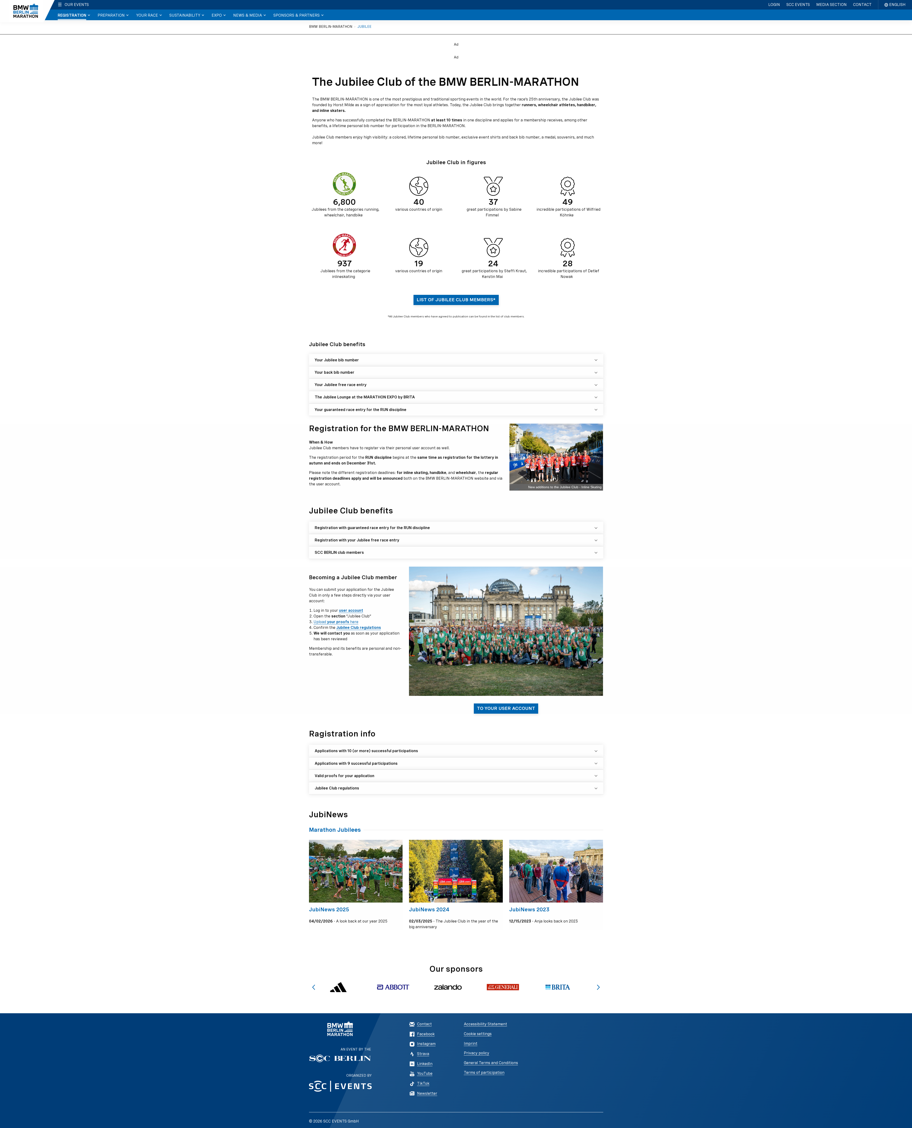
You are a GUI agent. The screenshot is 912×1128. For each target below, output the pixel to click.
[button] (313, 987)
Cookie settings (478, 1034)
